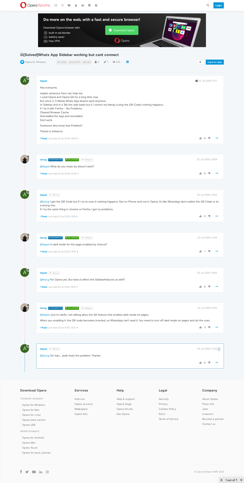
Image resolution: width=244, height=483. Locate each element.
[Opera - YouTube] (34, 472)
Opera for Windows (35, 62)
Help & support (126, 399)
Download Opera (124, 30)
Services (81, 390)
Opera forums (125, 409)
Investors (207, 414)
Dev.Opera (123, 414)
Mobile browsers (29, 431)
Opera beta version (33, 419)
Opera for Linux (31, 414)
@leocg (55, 195)
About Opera (210, 399)
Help (120, 390)
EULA (162, 414)
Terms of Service (168, 419)
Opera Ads (81, 414)
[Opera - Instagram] (47, 472)
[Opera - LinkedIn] (41, 472)
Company (209, 390)
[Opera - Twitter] (27, 472)
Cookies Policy (167, 409)
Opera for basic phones (36, 452)
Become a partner (213, 419)
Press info (208, 404)
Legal (163, 390)
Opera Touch (30, 447)
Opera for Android (33, 437)
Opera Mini (28, 442)
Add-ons (79, 399)
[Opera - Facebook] (21, 472)
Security (164, 399)
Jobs (205, 409)
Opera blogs (124, 404)
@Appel (88, 160)
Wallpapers (81, 409)
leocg (43, 159)
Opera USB (29, 424)
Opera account (83, 404)
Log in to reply (215, 62)
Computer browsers (31, 398)
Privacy (163, 404)
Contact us (208, 424)
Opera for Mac (31, 409)
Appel (43, 80)
